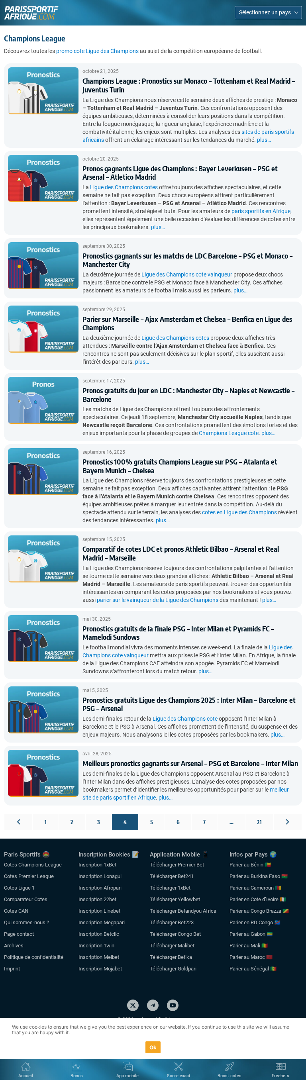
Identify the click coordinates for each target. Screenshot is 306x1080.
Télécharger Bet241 (172, 876)
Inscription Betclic (98, 934)
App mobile (127, 1075)
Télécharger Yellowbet (175, 899)
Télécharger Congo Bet (175, 934)
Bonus (77, 1075)
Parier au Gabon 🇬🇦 (251, 934)
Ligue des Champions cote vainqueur (186, 274)
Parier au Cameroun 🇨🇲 (255, 888)
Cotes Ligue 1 (19, 888)
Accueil (25, 1075)
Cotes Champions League (33, 865)
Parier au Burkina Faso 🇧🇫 (259, 876)
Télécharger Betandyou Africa (183, 911)
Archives (14, 946)
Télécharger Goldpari (173, 969)
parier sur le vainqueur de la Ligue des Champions (157, 600)
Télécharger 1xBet (170, 888)
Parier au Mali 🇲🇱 (249, 946)
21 (259, 822)
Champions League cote (229, 433)
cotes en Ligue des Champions (239, 512)
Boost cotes (229, 1075)
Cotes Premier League (29, 876)
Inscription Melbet (98, 957)
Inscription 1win (96, 946)
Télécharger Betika (171, 957)
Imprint (12, 969)
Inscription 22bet (97, 899)
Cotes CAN (16, 911)
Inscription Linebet (99, 911)
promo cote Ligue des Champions (97, 51)
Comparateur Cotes (25, 899)
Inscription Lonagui (100, 876)
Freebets (280, 1075)
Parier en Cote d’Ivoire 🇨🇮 (258, 899)
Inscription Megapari (101, 922)
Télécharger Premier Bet (177, 865)
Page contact (19, 934)
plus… (264, 140)
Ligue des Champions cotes (124, 187)
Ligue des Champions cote (185, 718)
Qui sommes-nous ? (26, 922)
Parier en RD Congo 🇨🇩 (255, 922)
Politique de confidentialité (33, 957)
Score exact (178, 1075)
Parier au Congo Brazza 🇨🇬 (259, 911)
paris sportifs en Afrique (260, 211)
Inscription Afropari (100, 888)
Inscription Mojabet (100, 969)
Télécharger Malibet (172, 946)
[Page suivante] (288, 822)
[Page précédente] (18, 822)
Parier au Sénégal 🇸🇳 (253, 969)
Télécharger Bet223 (172, 922)
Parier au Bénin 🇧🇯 (250, 865)
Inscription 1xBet (97, 865)
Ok (153, 1047)
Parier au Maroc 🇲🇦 (251, 957)
